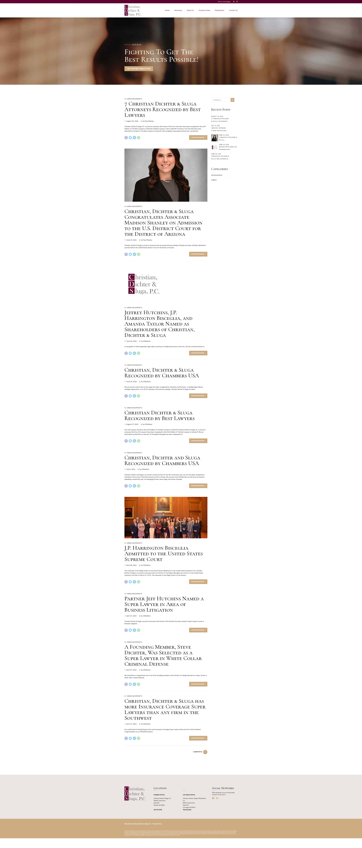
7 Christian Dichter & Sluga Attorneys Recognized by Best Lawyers (162, 109)
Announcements (134, 99)
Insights (214, 180)
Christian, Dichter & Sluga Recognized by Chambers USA (161, 372)
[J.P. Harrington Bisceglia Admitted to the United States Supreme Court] (165, 517)
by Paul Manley (148, 121)
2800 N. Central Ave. (160, 800)
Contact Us (233, 10)
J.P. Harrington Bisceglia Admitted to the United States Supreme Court (163, 553)
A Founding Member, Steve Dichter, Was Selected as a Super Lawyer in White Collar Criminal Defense (163, 655)
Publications (219, 10)
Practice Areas (204, 10)
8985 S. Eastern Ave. (189, 803)
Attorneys (178, 10)
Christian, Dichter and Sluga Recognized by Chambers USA (162, 460)
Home (167, 10)
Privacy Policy (157, 824)
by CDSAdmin (146, 341)
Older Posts (197, 752)
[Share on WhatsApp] (138, 137)
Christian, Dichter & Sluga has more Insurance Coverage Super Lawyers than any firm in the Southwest (165, 709)
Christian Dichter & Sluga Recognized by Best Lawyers (159, 415)
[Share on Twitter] (130, 137)
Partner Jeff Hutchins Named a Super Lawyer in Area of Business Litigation (164, 604)
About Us (190, 10)
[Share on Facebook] (126, 137)
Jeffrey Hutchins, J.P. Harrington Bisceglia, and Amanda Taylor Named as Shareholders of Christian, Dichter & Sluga (159, 323)
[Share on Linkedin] (134, 137)
